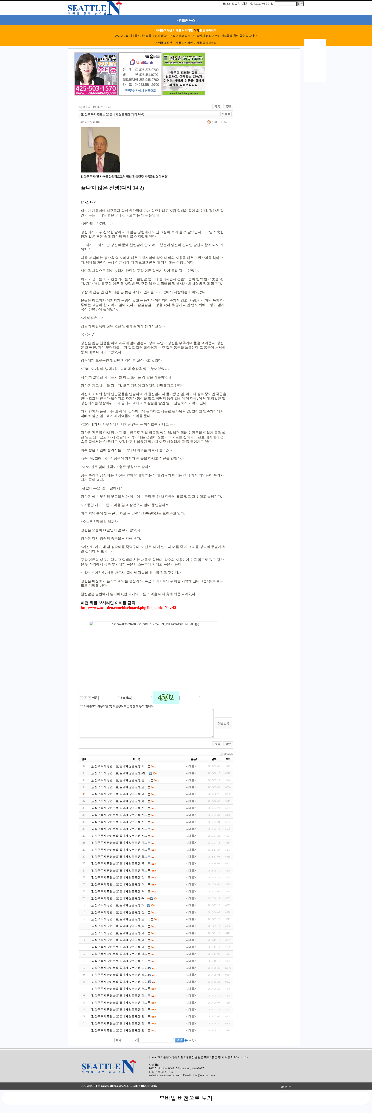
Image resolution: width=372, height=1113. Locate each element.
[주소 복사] (226, 113)
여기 (196, 30)
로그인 (236, 3)
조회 (228, 759)
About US (155, 1057)
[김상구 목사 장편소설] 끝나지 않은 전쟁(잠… (119, 842)
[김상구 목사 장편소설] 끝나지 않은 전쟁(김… (119, 912)
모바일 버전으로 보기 (186, 1098)
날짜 (214, 759)
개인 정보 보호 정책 (197, 1057)
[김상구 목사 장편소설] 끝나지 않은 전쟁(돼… (119, 884)
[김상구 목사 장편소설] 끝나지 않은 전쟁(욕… (119, 863)
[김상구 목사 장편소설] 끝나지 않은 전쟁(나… (119, 933)
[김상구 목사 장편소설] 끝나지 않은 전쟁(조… (119, 960)
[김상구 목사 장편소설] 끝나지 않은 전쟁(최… (119, 766)
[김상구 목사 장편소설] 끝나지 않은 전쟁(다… (119, 794)
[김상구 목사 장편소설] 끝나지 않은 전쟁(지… (119, 808)
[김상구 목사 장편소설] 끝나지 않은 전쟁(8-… (119, 898)
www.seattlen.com (170, 1075)
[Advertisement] (227, 74)
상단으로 (285, 1086)
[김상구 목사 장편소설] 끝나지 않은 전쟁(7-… (119, 905)
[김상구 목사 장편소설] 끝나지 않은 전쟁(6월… (120, 773)
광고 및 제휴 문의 (222, 1057)
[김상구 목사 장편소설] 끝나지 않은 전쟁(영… (119, 988)
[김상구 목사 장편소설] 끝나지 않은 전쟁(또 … (119, 967)
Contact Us (242, 1057)
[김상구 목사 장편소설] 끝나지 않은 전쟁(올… (119, 856)
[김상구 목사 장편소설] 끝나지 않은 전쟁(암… (119, 780)
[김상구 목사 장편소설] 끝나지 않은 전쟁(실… (119, 877)
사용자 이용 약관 (173, 1057)
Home (226, 3)
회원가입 (247, 3)
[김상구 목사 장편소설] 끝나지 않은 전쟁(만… (119, 995)
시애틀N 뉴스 (186, 20)
